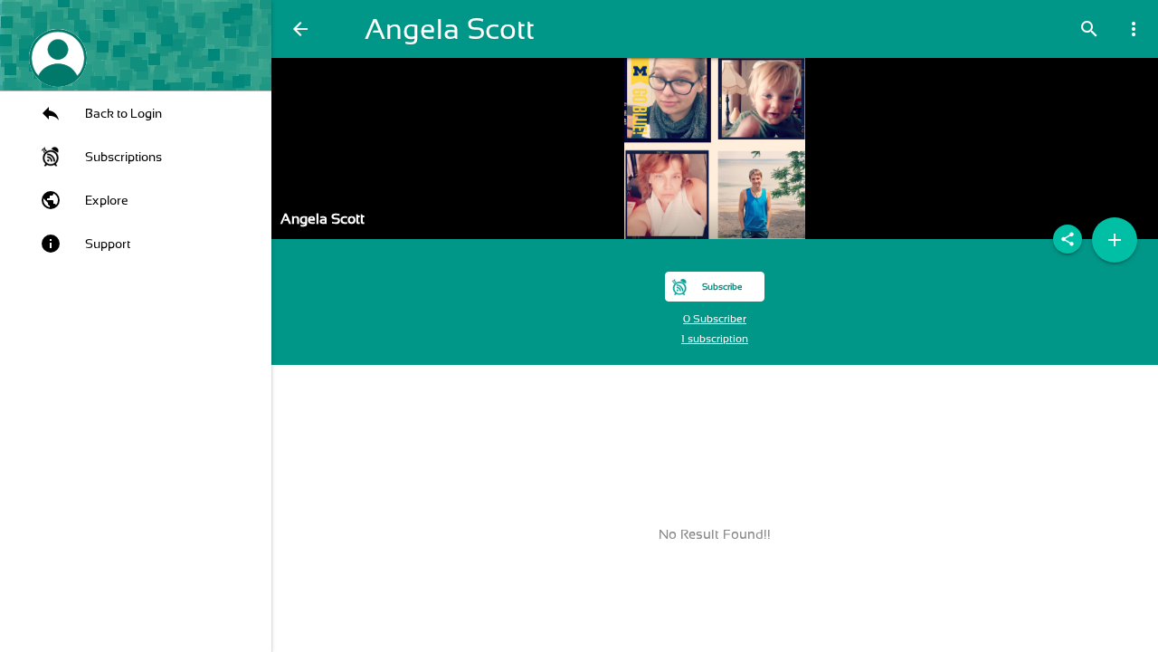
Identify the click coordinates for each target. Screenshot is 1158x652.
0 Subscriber (714, 318)
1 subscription (714, 338)
